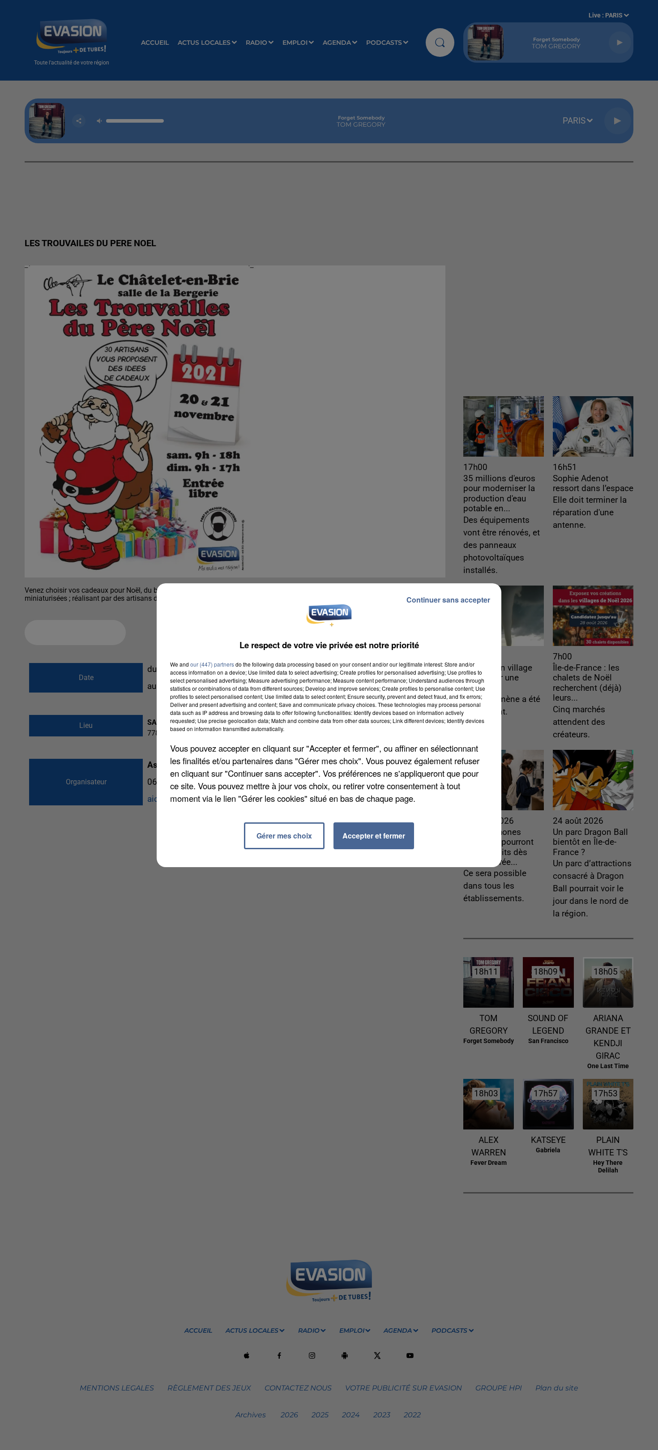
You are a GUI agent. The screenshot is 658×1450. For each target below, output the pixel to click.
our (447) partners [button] (212, 664)
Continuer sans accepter (448, 600)
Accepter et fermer (373, 835)
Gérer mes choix (284, 835)
